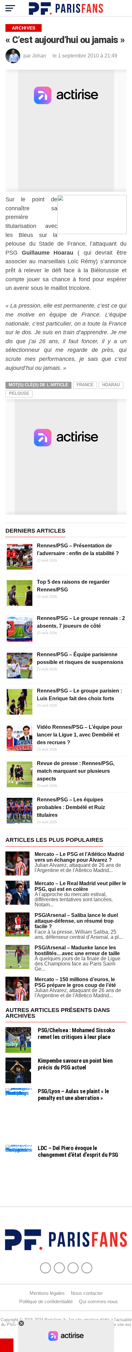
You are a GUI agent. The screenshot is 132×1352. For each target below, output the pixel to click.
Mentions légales (47, 1293)
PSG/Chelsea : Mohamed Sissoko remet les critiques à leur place (76, 1033)
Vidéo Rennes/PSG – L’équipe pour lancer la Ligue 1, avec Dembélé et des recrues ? (79, 734)
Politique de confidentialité (46, 1301)
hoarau (111, 384)
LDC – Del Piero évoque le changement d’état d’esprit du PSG (78, 1151)
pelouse (19, 393)
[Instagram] (86, 1267)
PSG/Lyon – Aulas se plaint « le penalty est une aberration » (73, 1094)
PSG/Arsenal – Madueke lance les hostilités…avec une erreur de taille (77, 950)
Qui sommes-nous (98, 1301)
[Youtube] (73, 1267)
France (85, 384)
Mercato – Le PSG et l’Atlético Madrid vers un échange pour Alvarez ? (79, 857)
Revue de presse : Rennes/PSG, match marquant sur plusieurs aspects (75, 771)
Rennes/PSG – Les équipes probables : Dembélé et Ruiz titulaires (71, 807)
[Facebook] (45, 1267)
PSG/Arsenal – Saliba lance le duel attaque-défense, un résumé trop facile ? (76, 920)
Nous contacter (87, 1293)
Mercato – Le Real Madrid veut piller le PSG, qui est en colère (80, 886)
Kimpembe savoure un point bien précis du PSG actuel (75, 1063)
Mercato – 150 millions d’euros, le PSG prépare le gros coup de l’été (75, 982)
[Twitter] (59, 1267)
